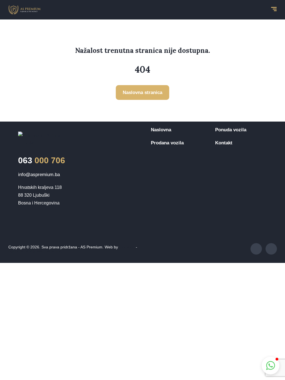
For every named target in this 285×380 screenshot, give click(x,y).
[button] (270, 365)
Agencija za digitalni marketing (35, 251)
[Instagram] (271, 249)
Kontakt (223, 142)
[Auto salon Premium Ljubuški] (24, 9)
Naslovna (161, 129)
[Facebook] (256, 249)
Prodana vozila (167, 142)
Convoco (127, 247)
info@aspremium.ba (39, 174)
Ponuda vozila (230, 129)
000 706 (41, 160)
